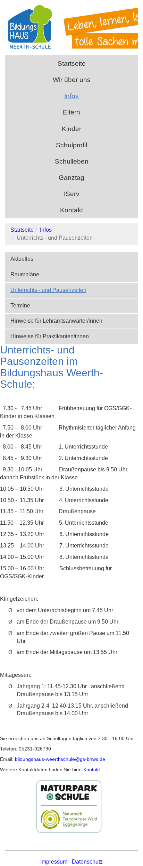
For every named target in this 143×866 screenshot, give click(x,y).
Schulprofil (71, 145)
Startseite (72, 63)
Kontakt (71, 210)
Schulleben (72, 161)
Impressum (53, 862)
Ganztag (71, 177)
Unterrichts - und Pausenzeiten (48, 290)
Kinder (71, 128)
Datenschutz (87, 862)
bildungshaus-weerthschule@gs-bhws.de (59, 759)
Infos (71, 96)
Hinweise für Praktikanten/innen (49, 336)
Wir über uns (72, 79)
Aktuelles (21, 259)
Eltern (71, 112)
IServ (71, 193)
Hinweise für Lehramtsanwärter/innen (56, 321)
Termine (20, 305)
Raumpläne (24, 274)
